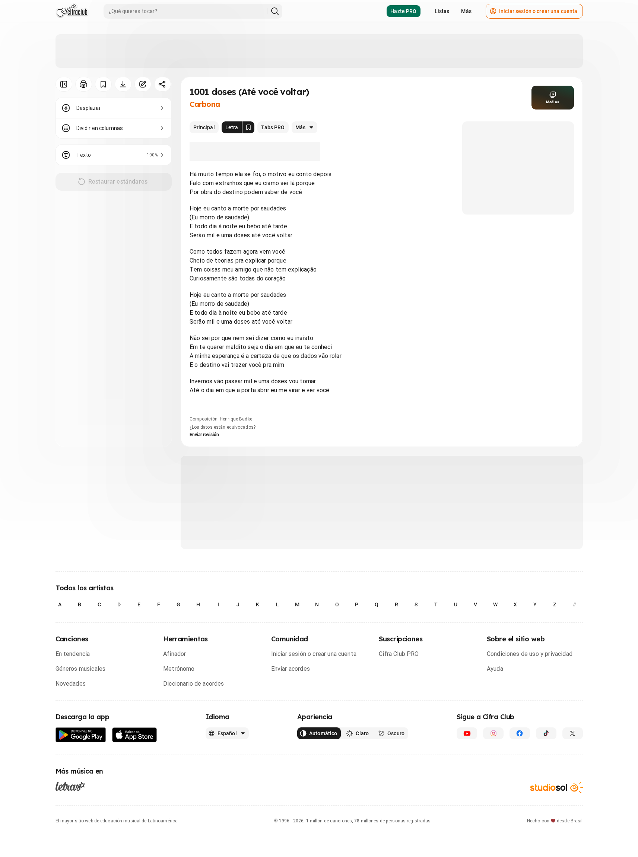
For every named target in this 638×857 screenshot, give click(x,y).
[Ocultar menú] (63, 84)
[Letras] (70, 786)
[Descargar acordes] (123, 84)
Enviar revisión (204, 434)
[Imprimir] (83, 84)
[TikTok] (546, 733)
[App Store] (134, 735)
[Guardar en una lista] (103, 84)
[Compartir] (162, 84)
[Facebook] (520, 733)
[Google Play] (80, 735)
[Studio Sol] (556, 787)
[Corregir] (142, 84)
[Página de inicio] (72, 11)
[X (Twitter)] (572, 733)
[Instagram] (493, 733)
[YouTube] (467, 733)
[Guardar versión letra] (248, 127)
